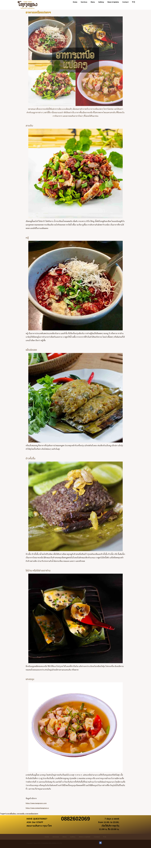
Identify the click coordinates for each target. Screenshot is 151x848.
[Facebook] (100, 842)
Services (84, 2)
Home (75, 2)
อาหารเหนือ (20, 813)
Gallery (101, 2)
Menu (93, 2)
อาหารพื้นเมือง (11, 813)
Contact (125, 2)
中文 (133, 2)
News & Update (113, 2)
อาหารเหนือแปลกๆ (31, 813)
